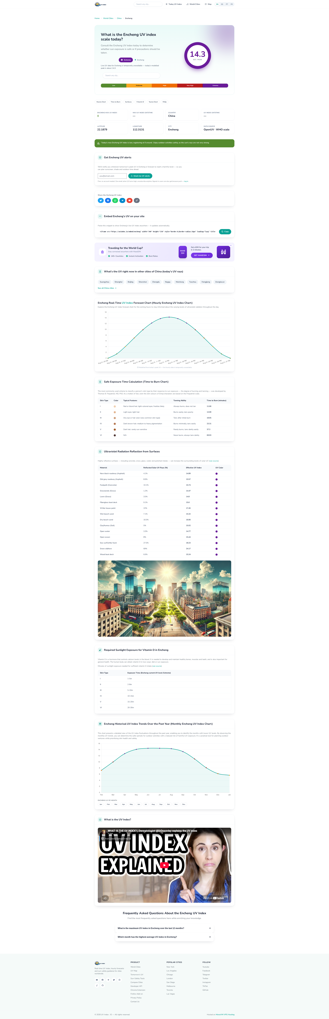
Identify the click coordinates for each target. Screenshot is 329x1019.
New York (170, 967)
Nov (176, 804)
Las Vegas (171, 994)
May (131, 804)
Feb (108, 804)
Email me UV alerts (142, 176)
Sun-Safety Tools (138, 978)
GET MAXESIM (200, 255)
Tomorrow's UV (137, 974)
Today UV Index (175, 4)
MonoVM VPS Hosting (225, 1014)
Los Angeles (172, 971)
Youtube (206, 967)
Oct (168, 804)
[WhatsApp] (115, 200)
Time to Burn (115, 102)
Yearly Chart (153, 102)
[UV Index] (100, 4)
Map (209, 4)
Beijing (130, 282)
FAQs (165, 102)
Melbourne (171, 986)
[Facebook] (108, 200)
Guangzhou (104, 282)
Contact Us (135, 1001)
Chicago (170, 974)
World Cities (195, 4)
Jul (146, 804)
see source (214, 461)
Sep (160, 804)
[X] (101, 200)
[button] (164, 928)
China (119, 18)
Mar (116, 804)
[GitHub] (102, 985)
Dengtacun (220, 282)
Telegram (206, 974)
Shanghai (118, 282)
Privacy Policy (136, 998)
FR (232, 4)
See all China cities (106, 288)
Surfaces (128, 102)
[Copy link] (137, 200)
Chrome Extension (138, 990)
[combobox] (148, 4)
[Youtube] (97, 980)
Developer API (136, 986)
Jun (139, 804)
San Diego (171, 982)
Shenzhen (143, 282)
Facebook (206, 971)
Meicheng (180, 282)
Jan (101, 804)
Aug (153, 804)
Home (97, 18)
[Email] (129, 200)
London (170, 978)
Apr (123, 804)
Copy (226, 231)
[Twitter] (114, 980)
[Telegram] (122, 200)
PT (227, 4)
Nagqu (167, 282)
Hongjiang (206, 282)
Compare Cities (137, 982)
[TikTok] (97, 985)
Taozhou (192, 282)
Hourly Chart (101, 102)
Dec (183, 804)
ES (222, 4)
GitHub (205, 990)
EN (217, 4)
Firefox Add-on (137, 994)
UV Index (127, 303)
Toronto (170, 990)
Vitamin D (140, 102)
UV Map (134, 971)
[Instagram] (119, 980)
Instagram (207, 982)
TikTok (205, 986)
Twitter (205, 978)
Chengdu (156, 282)
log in (186, 181)
